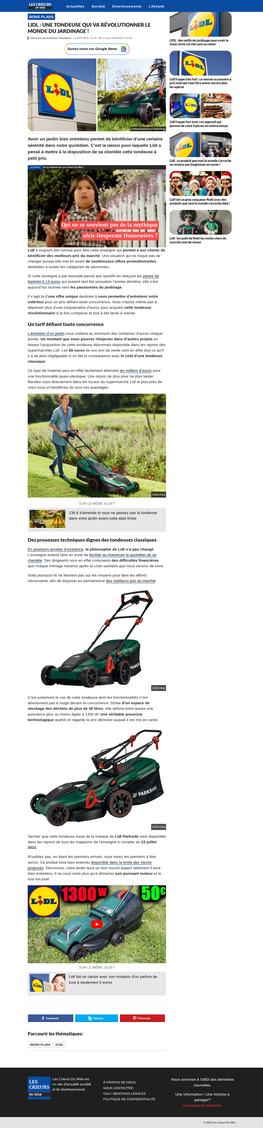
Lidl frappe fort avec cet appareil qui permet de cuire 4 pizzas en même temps (199, 124)
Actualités (75, 6)
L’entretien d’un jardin (46, 333)
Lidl (60, 1044)
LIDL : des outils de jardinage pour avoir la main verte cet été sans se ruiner (199, 42)
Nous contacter (118, 1088)
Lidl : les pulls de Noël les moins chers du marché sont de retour (198, 240)
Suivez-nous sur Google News (92, 49)
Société (98, 6)
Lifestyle (156, 6)
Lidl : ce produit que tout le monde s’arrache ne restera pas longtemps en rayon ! (200, 163)
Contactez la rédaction (202, 1105)
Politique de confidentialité (129, 1099)
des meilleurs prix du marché (130, 581)
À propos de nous (119, 1082)
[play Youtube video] (97, 924)
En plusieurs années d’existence (55, 549)
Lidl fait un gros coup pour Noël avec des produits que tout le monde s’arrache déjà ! (200, 201)
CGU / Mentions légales (124, 1093)
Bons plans (41, 17)
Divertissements (127, 6)
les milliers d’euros (136, 370)
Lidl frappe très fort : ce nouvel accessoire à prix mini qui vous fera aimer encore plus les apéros (200, 83)
